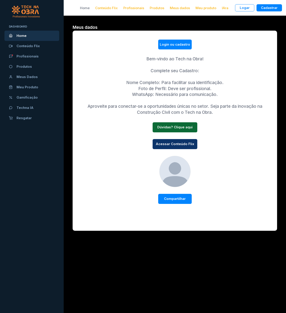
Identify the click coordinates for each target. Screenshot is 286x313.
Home (22, 35)
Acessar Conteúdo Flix (175, 144)
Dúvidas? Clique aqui (175, 127)
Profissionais (28, 56)
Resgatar (24, 118)
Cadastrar (269, 8)
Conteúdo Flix (28, 46)
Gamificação (27, 97)
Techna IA (25, 107)
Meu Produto (27, 87)
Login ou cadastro (175, 44)
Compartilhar (175, 199)
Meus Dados (27, 76)
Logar (245, 8)
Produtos (24, 66)
